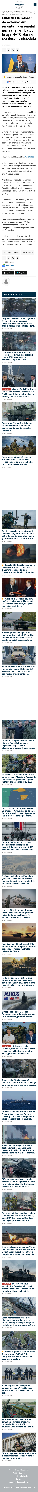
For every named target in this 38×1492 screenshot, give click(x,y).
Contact (19, 1479)
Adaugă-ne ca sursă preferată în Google (20, 77)
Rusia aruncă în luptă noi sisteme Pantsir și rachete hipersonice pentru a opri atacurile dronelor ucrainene (17, 427)
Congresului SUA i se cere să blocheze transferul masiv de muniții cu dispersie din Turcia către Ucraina (19, 1082)
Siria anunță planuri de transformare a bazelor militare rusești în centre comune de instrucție (19, 1455)
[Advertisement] (19, 489)
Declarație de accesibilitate (19, 1482)
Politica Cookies (19, 1473)
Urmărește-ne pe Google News (20, 82)
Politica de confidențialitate (19, 1470)
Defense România (7, 11)
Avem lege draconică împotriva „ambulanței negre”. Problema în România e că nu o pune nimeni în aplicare (17, 1389)
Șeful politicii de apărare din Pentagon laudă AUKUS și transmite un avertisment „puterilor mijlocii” (18, 1014)
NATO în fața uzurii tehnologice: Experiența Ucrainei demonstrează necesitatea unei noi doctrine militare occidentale (18, 1287)
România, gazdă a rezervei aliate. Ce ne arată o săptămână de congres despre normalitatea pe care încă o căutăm (18, 1355)
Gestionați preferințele (19, 1476)
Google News (10, 265)
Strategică (17, 11)
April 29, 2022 (29, 157)
